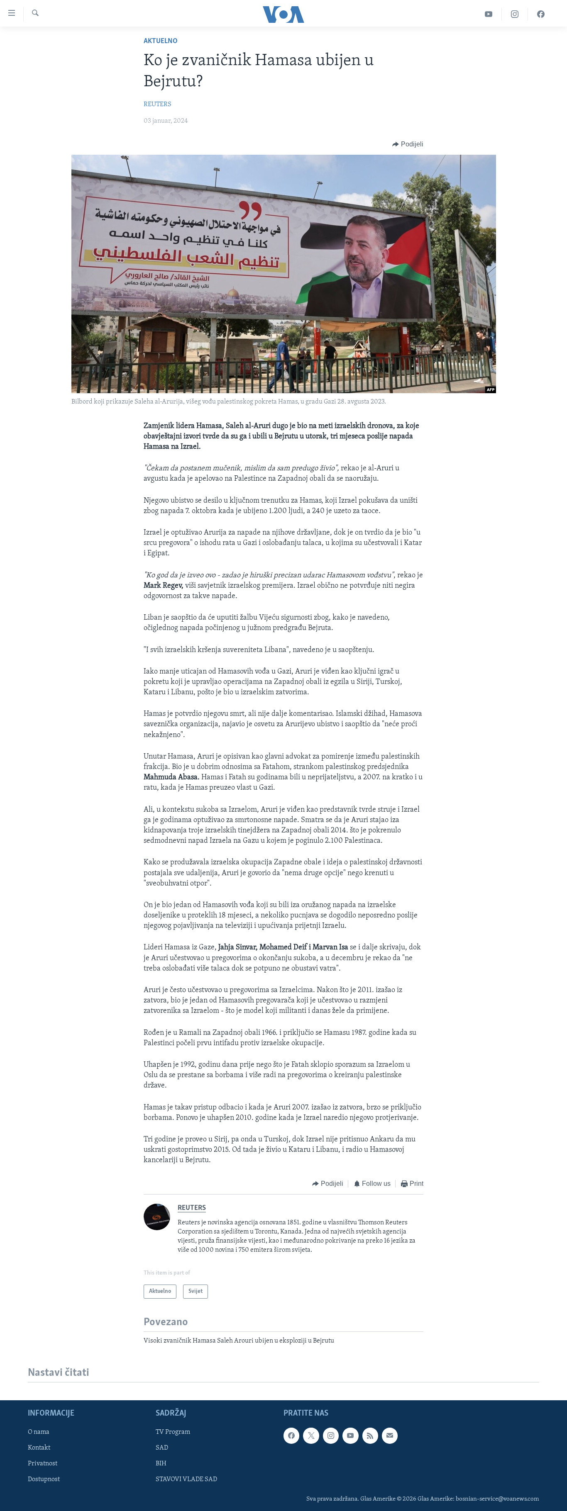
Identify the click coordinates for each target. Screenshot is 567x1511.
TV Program (173, 1432)
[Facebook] (541, 14)
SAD (162, 1448)
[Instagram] (515, 14)
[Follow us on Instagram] (331, 1435)
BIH (161, 1463)
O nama (38, 1432)
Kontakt (39, 1448)
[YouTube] (489, 14)
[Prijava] (390, 1435)
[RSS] (370, 1435)
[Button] (407, 144)
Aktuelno (161, 41)
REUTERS (157, 104)
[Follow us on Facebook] (291, 1435)
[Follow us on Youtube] (350, 1435)
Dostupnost (44, 1479)
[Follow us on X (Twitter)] (311, 1435)
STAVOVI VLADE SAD (186, 1479)
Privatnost (42, 1463)
